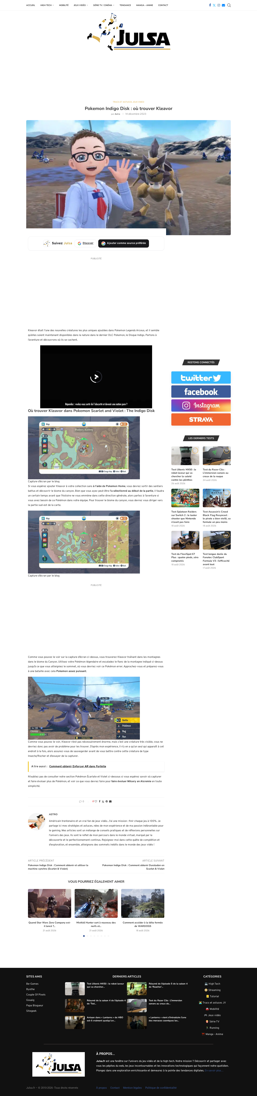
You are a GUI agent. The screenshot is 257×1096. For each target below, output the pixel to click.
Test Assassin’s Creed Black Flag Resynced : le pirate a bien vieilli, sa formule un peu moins (217, 517)
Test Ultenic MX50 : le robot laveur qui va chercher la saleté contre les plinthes (183, 475)
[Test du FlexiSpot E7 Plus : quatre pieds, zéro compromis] (185, 540)
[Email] (223, 5)
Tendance (125, 5)
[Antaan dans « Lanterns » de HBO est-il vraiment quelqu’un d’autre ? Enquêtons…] (75, 1022)
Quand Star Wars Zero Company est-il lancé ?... (49, 924)
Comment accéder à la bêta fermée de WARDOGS (143, 924)
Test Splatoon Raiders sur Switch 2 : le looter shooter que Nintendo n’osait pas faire (184, 517)
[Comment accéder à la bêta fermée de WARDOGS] (142, 903)
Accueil (30, 5)
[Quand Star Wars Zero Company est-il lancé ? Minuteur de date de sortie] (49, 903)
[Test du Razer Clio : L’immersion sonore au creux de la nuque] (217, 455)
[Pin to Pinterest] (107, 801)
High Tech (46, 5)
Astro (117, 114)
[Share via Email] (110, 801)
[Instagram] (218, 5)
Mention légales (132, 1087)
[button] (33, 913)
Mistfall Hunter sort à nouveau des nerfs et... (96, 924)
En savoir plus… (214, 1070)
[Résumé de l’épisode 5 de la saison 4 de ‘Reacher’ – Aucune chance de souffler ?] (137, 988)
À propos (101, 1087)
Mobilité (64, 5)
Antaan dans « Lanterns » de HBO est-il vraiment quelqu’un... (105, 1019)
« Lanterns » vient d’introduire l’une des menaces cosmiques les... (167, 1019)
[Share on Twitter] (103, 801)
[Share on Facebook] (99, 801)
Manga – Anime (144, 5)
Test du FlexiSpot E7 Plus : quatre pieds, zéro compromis (184, 557)
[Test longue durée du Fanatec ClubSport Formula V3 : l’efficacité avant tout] (217, 540)
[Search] (229, 5)
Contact (163, 5)
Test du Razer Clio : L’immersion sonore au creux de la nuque (215, 473)
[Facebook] (210, 5)
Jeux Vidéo (80, 5)
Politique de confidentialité (161, 1087)
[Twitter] (214, 5)
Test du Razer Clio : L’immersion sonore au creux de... (165, 1002)
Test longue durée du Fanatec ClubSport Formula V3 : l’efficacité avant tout (216, 559)
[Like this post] (96, 801)
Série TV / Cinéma (102, 5)
